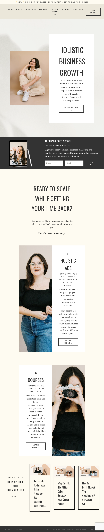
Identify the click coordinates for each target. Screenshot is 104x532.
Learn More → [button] (68, 342)
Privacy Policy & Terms (63, 529)
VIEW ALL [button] (15, 497)
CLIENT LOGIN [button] (93, 12)
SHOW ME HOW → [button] (71, 109)
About (20, 9)
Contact (78, 9)
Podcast (31, 9)
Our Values (81, 529)
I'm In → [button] (92, 164)
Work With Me (55, 11)
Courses (66, 9)
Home (11, 9)
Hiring (91, 529)
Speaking (44, 9)
